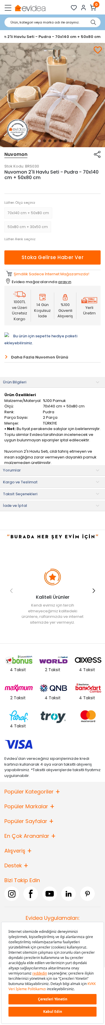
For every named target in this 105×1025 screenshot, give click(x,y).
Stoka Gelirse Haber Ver (53, 257)
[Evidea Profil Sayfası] (83, 7)
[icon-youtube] (49, 893)
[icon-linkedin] (68, 893)
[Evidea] (30, 7)
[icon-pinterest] (87, 893)
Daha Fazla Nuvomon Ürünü (39, 357)
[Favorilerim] (74, 7)
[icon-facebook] (30, 893)
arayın (64, 282)
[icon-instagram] (11, 893)
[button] (39, 140)
